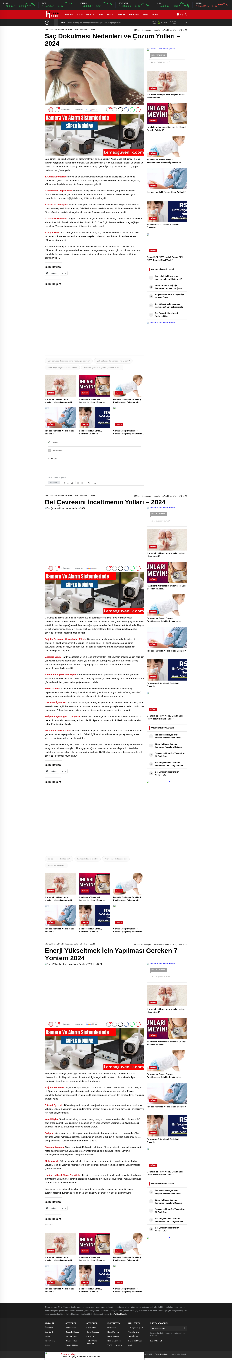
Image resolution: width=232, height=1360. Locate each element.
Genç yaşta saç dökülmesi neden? (62, 367)
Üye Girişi (49, 1327)
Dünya (80, 14)
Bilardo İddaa (71, 1341)
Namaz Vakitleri (114, 1341)
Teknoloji (134, 14)
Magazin (90, 14)
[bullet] (82, 482)
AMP (130, 1345)
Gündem (69, 14)
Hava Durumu (113, 1332)
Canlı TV (90, 1336)
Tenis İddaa (133, 1336)
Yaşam (155, 14)
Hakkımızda (50, 1341)
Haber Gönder (113, 1336)
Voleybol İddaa (72, 1345)
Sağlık (110, 14)
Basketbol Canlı (135, 1341)
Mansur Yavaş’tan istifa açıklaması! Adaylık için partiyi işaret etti (94, 23)
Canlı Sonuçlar (92, 1332)
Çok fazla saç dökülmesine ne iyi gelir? (113, 361)
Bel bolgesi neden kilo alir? (59, 859)
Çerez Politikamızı (162, 1354)
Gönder (53, 482)
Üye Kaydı (49, 1332)
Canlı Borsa (91, 1327)
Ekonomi (121, 14)
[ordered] (78, 482)
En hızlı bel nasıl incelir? (87, 859)
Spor (100, 14)
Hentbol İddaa (71, 1336)
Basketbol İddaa (72, 1332)
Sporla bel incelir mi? (56, 865)
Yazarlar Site (133, 1332)
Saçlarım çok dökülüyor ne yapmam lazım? (102, 367)
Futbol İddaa (71, 1327)
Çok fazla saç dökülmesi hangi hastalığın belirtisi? (69, 361)
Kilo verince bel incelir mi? (116, 859)
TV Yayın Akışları (114, 1345)
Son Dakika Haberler (119, 1314)
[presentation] (52, 22)
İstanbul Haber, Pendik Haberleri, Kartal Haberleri (66, 29)
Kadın (145, 14)
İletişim (47, 1345)
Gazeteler (111, 1327)
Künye (47, 1336)
